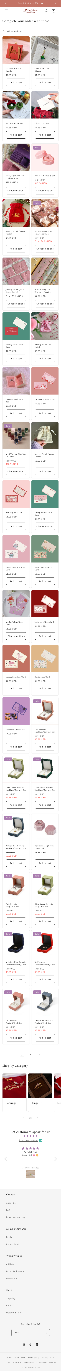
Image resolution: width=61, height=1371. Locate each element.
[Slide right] (37, 1117)
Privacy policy (48, 1357)
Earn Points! (12, 1244)
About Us (11, 1202)
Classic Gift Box (42, 123)
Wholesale (11, 1278)
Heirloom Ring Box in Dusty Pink (44, 847)
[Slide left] (23, 1117)
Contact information (47, 1362)
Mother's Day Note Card (14, 623)
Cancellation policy (32, 1367)
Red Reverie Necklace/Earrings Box (45, 963)
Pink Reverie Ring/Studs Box (12, 905)
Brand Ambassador (16, 1271)
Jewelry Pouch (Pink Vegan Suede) (15, 291)
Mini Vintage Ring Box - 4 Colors (16, 455)
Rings (34, 1102)
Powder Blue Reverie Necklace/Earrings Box (16, 847)
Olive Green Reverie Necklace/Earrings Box (16, 789)
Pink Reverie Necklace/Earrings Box (45, 730)
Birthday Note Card (14, 512)
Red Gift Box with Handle (13, 69)
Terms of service (14, 1362)
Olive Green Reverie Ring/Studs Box (44, 905)
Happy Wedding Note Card (15, 568)
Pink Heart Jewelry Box (45, 176)
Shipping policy (30, 1362)
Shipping (10, 1298)
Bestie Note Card (42, 677)
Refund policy (33, 1357)
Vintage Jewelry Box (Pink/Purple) (15, 177)
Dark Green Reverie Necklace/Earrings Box (45, 789)
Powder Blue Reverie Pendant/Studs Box (44, 1021)
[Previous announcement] (5, 3)
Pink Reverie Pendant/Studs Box (14, 1021)
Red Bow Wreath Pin (15, 123)
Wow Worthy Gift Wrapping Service (43, 291)
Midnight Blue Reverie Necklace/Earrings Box (16, 963)
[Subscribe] (46, 1332)
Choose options (16, 190)
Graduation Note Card (16, 677)
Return (9, 1305)
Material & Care (14, 1312)
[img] (30, 1136)
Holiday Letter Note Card (14, 346)
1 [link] (22, 1054)
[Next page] (39, 1054)
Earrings (11, 1102)
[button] (6, 10)
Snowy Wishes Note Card (43, 513)
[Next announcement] (55, 3)
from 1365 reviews (28, 1140)
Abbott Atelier (19, 1357)
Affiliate (10, 1264)
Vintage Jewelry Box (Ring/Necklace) (44, 232)
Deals (9, 1237)
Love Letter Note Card (45, 399)
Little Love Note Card (44, 622)
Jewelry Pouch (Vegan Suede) (15, 232)
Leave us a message (16, 1217)
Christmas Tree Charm (42, 69)
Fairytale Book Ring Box (14, 400)
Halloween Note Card (15, 729)
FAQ (8, 1210)
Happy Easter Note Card (43, 568)
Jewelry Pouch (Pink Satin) (44, 346)
